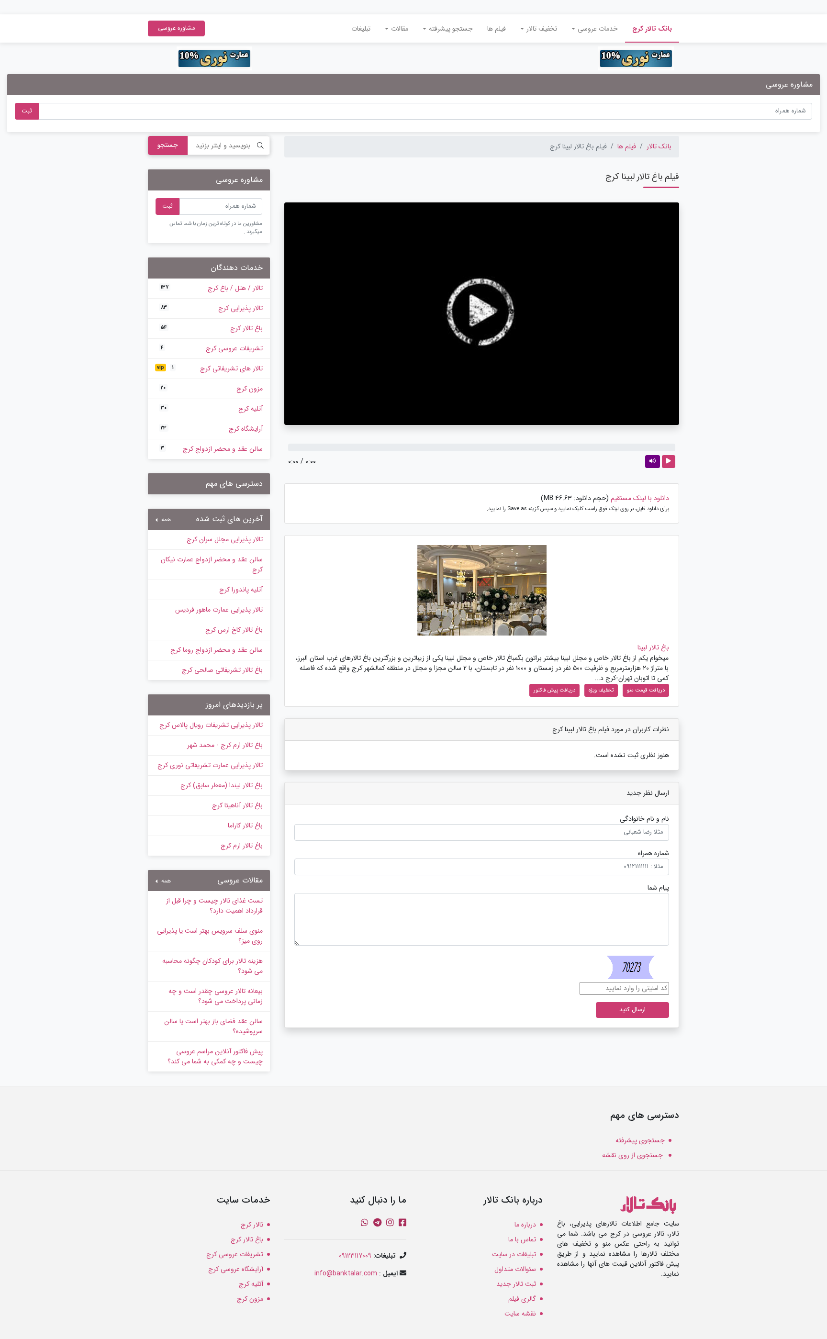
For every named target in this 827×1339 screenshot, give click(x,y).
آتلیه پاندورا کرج (241, 589)
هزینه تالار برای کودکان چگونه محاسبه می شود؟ (212, 966)
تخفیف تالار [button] (541, 28)
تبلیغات (360, 28)
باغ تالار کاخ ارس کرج (234, 630)
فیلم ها (496, 28)
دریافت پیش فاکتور (554, 690)
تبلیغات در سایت (514, 1254)
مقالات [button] (399, 28)
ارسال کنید (632, 1010)
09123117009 (355, 1255)
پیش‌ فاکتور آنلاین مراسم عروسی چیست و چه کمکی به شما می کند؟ (215, 1056)
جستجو (167, 145)
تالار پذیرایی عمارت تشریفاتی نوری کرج (210, 765)
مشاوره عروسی (176, 28)
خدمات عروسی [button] (598, 28)
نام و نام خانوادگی (644, 819)
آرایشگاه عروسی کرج (235, 1269)
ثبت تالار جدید (516, 1284)
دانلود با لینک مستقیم (640, 498)
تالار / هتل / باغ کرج (212, 288)
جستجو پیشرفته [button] (451, 28)
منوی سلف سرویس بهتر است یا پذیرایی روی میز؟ (210, 936)
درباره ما (525, 1224)
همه (165, 519)
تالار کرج (252, 1224)
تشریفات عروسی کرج (212, 348)
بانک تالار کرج (648, 28)
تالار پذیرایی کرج (212, 308)
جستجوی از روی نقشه (633, 1155)
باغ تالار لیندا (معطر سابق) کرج (221, 785)
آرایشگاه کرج (212, 429)
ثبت (27, 111)
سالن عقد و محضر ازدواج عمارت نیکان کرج (212, 564)
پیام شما (658, 888)
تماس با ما (522, 1239)
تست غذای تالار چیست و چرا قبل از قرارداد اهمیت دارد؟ (214, 905)
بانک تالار (659, 146)
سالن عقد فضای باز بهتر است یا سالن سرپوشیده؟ (213, 1026)
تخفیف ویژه (601, 690)
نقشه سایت (520, 1313)
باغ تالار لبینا (653, 647)
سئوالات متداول (515, 1269)
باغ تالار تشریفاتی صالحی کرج (222, 670)
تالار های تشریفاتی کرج (210, 368)
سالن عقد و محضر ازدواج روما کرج (216, 650)
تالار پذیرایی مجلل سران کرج (225, 539)
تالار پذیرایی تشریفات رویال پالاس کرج (211, 725)
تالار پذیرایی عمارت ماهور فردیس (219, 609)
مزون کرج (212, 388)
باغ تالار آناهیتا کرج (237, 805)
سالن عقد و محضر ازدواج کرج (212, 449)
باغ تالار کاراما (245, 825)
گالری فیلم (522, 1299)
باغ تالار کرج (212, 328)
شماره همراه (653, 853)
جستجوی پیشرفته (640, 1140)
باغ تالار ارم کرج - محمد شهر (225, 745)
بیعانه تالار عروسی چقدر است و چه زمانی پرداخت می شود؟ (215, 996)
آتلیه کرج (212, 408)
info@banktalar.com (345, 1273)
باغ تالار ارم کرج (242, 845)
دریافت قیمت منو (646, 690)
